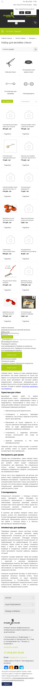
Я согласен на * (19, 339)
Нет (28, 12)
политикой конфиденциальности (13, 680)
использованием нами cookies (22, 678)
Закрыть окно (11, 355)
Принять (7, 684)
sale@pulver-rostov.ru (18, 657)
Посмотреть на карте (11, 647)
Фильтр (8, 101)
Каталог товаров (13, 31)
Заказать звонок (31, 16)
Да (22, 12)
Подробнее (7, 134)
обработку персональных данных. (23, 339)
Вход (35, 5)
